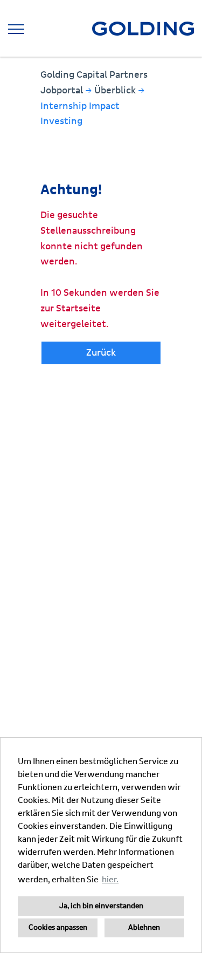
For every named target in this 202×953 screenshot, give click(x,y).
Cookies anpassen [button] (58, 927)
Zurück (101, 352)
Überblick (116, 90)
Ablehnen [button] (144, 927)
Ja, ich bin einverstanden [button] (101, 906)
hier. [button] (110, 879)
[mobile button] (16, 29)
